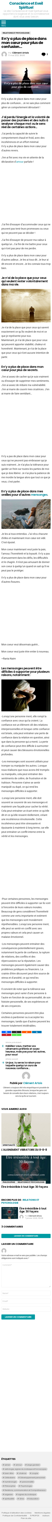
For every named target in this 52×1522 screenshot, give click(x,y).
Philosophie (9, 1182)
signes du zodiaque (27, 1494)
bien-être (9, 1473)
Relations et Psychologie (31, 1182)
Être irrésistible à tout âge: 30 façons (24, 1187)
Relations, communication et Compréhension (25, 1490)
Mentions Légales (42, 1513)
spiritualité (9, 1498)
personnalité (28, 1481)
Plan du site (26, 1518)
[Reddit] (26, 1032)
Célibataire (10, 1477)
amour (19, 161)
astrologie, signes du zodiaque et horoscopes (25, 1469)
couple (35, 1473)
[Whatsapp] (16, 1035)
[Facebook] (6, 1032)
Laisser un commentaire (26, 1236)
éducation (34, 1498)
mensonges (39, 495)
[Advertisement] (26, 193)
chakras (22, 1473)
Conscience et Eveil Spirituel (26, 5)
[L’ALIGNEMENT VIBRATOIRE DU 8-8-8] (26, 1130)
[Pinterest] (6, 1035)
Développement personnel (32, 1477)
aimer (7, 1465)
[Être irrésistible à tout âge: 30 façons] (26, 1169)
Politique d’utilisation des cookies (16, 1513)
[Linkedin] (37, 1032)
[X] (16, 1032)
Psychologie (26, 1486)
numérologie (11, 1481)
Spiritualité (9, 1145)
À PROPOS (34, 1516)
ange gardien (33, 1465)
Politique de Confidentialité (15, 1516)
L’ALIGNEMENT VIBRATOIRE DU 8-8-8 (24, 1150)
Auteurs (45, 1516)
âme (22, 1498)
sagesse (9, 1494)
